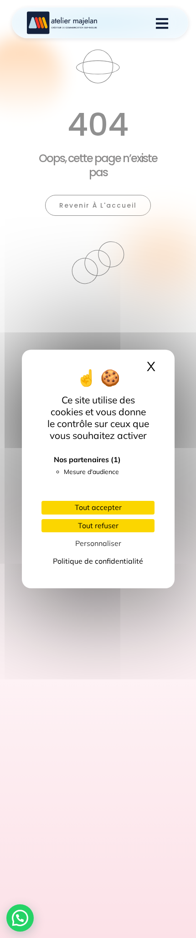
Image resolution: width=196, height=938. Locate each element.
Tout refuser (98, 525)
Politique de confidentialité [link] (98, 561)
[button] (20, 918)
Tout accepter (98, 507)
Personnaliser (98, 543)
